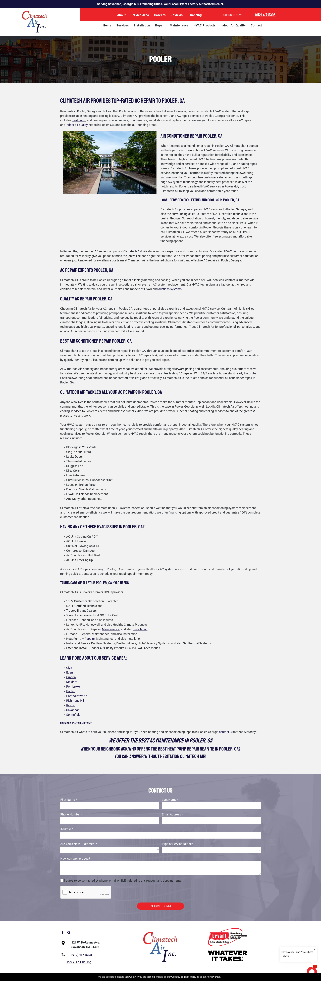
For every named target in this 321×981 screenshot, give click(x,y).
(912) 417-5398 (265, 14)
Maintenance (111, 629)
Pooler (70, 691)
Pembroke (73, 686)
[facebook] (63, 933)
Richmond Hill (75, 700)
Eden (69, 672)
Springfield (73, 714)
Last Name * (170, 799)
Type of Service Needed (177, 844)
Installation (140, 629)
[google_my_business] (69, 933)
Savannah (73, 710)
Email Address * (172, 814)
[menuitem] (121, 15)
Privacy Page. (213, 976)
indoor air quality (77, 125)
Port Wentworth (76, 696)
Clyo (69, 668)
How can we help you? (75, 858)
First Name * (68, 799)
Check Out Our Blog (78, 962)
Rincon (70, 705)
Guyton (71, 677)
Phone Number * (71, 814)
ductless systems (170, 289)
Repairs (90, 638)
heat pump (79, 120)
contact (224, 732)
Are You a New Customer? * (78, 844)
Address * (66, 829)
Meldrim (71, 682)
